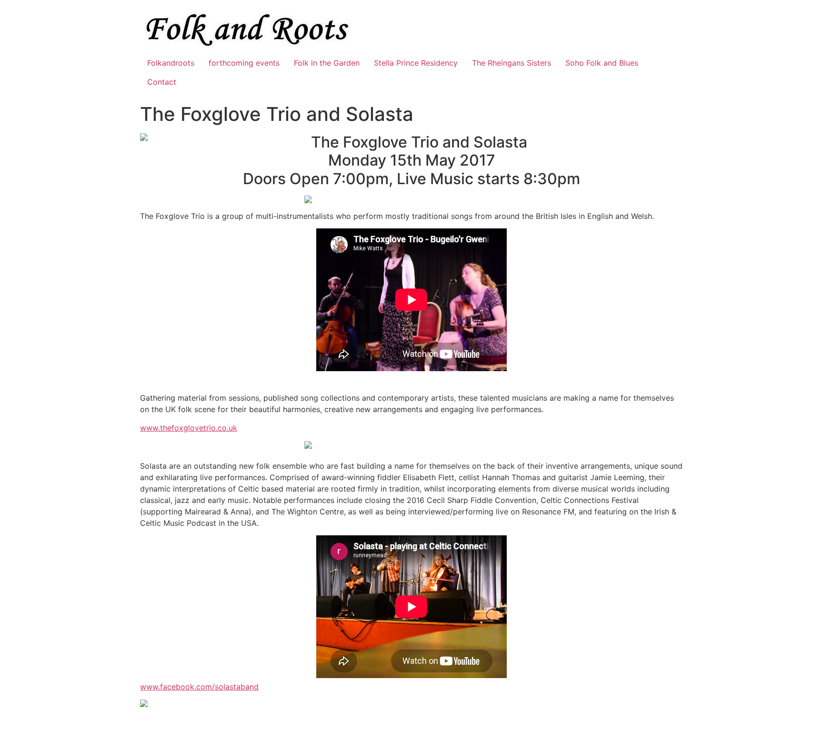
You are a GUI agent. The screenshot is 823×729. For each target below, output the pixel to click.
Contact (161, 82)
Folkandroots (170, 63)
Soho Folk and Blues (601, 63)
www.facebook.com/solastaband (199, 686)
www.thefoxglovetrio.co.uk (188, 428)
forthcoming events (244, 63)
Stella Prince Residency (416, 63)
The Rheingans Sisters (511, 63)
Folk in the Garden (327, 63)
